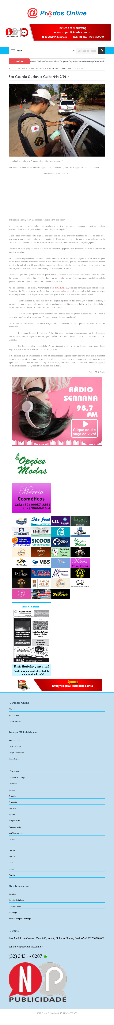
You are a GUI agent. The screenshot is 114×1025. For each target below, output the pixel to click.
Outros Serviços (15, 721)
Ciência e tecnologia (17, 777)
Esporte (12, 814)
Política (12, 856)
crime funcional (61, 288)
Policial (12, 850)
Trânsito (12, 875)
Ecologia (12, 796)
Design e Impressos (16, 753)
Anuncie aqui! (14, 715)
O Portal (12, 709)
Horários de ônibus (16, 900)
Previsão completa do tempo (20, 919)
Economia (13, 802)
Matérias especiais (16, 833)
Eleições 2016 (14, 821)
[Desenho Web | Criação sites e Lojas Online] (38, 981)
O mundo (12, 839)
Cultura (12, 790)
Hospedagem (14, 759)
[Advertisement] (57, 197)
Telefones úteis (15, 906)
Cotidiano (13, 784)
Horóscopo (13, 912)
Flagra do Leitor (15, 827)
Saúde (11, 863)
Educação (12, 808)
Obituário (12, 894)
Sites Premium (14, 740)
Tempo (11, 869)
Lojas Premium (15, 746)
